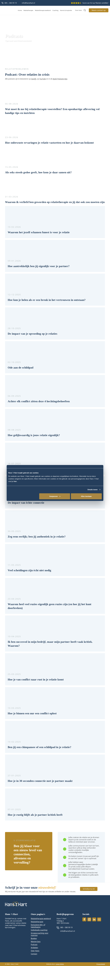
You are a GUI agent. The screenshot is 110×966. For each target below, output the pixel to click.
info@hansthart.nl (28, 3)
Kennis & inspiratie (66, 10)
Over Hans (78, 10)
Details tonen (93, 489)
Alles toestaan (86, 496)
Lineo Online (60, 964)
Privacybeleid (100, 964)
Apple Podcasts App (60, 79)
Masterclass (35, 941)
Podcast (34, 944)
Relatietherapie (28, 10)
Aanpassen (53, 496)
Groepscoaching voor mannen (39, 934)
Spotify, (34, 79)
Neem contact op (99, 10)
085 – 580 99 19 (11, 3)
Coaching (55, 10)
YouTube (42, 79)
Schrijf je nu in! (89, 889)
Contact (34, 954)
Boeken (34, 938)
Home (20, 10)
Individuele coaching (39, 930)
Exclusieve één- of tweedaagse (38, 926)
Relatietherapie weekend (43, 10)
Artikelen (34, 948)
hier (15, 481)
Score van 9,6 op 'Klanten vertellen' (95, 3)
